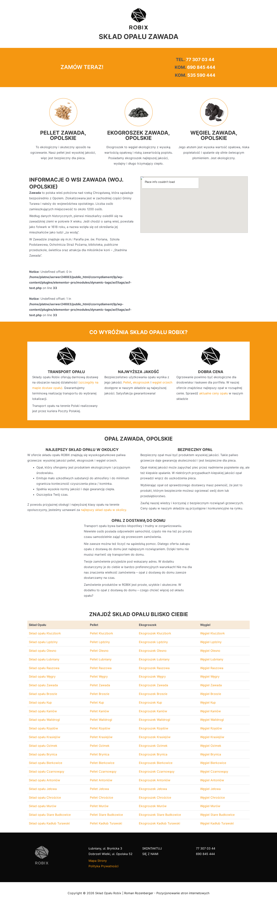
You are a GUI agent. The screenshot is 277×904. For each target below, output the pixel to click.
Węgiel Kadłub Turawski (217, 823)
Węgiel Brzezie (210, 694)
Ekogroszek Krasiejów (155, 737)
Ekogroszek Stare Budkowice (160, 815)
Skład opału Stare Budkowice (50, 815)
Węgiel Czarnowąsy (214, 771)
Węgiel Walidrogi (212, 720)
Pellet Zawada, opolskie (63, 135)
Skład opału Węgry (42, 676)
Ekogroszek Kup (150, 702)
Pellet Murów (99, 806)
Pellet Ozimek (99, 746)
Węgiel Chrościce (212, 797)
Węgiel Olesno (210, 651)
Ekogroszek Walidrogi (154, 720)
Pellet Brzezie (99, 694)
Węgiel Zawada (211, 685)
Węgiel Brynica (210, 754)
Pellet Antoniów (101, 780)
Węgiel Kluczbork (212, 633)
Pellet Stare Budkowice (106, 815)
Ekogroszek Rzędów (153, 728)
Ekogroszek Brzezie (153, 694)
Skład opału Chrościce (45, 797)
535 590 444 (201, 75)
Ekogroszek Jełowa (153, 789)
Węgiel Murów (210, 806)
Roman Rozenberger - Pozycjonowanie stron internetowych (166, 893)
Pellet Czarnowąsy (103, 771)
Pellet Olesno (99, 651)
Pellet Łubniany (101, 659)
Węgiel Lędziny (211, 642)
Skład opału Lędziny (43, 642)
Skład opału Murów (42, 806)
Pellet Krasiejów (101, 737)
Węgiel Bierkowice (213, 763)
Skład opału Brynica (43, 754)
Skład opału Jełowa (43, 789)
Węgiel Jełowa (210, 789)
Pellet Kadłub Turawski (106, 823)
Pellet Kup (97, 702)
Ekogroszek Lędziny (153, 642)
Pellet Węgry (99, 676)
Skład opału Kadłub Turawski (49, 823)
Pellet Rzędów (100, 728)
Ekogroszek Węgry (152, 676)
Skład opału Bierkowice (45, 763)
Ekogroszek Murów (153, 806)
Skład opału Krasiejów (44, 737)
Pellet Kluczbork (101, 633)
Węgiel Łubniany (211, 659)
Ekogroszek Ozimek (153, 746)
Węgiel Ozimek (210, 746)
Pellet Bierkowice (102, 763)
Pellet (127, 382)
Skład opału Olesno (42, 651)
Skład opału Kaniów (43, 711)
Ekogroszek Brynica (153, 754)
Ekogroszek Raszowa (154, 668)
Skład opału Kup (40, 702)
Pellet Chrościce (101, 797)
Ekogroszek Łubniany (154, 659)
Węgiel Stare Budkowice (217, 815)
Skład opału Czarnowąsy (46, 771)
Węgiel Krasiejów (212, 737)
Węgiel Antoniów (212, 780)
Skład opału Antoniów (44, 780)
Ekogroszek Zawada (153, 685)
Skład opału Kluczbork (45, 633)
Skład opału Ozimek (43, 746)
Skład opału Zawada (43, 685)
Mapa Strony (98, 861)
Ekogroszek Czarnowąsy (156, 771)
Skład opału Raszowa (44, 668)
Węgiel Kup (208, 702)
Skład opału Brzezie (43, 694)
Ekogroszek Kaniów (153, 711)
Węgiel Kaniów (210, 711)
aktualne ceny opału (213, 393)
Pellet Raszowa (101, 668)
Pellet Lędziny (100, 642)
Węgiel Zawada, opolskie (213, 135)
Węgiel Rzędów (211, 728)
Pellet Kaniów (99, 711)
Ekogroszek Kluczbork (155, 633)
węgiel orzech (162, 382)
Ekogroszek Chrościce (155, 797)
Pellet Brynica (99, 754)
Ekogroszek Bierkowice (155, 763)
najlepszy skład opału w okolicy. (104, 510)
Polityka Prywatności (104, 866)
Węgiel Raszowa (211, 668)
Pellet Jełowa (99, 789)
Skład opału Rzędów (43, 728)
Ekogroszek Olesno (153, 651)
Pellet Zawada (100, 685)
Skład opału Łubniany (44, 659)
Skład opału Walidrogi (44, 720)
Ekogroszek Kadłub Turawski (159, 823)
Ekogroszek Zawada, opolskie (138, 135)
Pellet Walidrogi (101, 720)
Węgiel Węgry (210, 676)
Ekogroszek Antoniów (154, 780)
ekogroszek (141, 382)
